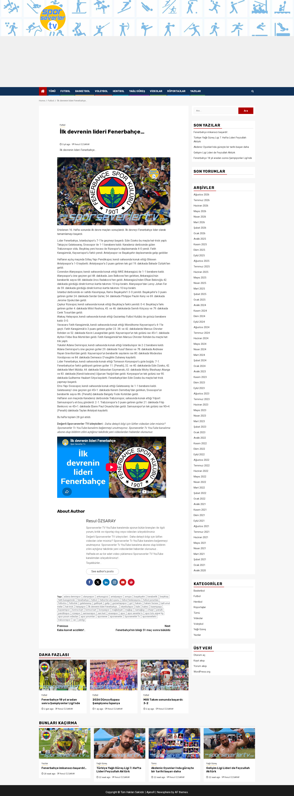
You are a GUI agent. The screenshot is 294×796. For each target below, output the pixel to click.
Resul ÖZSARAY (82, 144)
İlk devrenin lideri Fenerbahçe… (103, 606)
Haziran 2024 (201, 338)
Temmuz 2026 (202, 200)
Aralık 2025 (200, 238)
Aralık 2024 (200, 305)
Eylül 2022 (199, 454)
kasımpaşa (156, 606)
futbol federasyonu (131, 600)
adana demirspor (72, 596)
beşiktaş (164, 596)
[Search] (252, 91)
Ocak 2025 (199, 299)
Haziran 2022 (201, 470)
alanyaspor (88, 596)
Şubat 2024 (200, 360)
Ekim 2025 (199, 249)
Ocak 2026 (199, 233)
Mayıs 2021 (200, 542)
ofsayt (150, 610)
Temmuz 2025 (202, 266)
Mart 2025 (199, 288)
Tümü (51, 91)
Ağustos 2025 (201, 260)
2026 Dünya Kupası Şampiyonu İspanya (106, 701)
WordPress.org (202, 671)
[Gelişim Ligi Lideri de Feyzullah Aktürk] (229, 743)
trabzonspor (64, 620)
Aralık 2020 (200, 570)
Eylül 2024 (199, 321)
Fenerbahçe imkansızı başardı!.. (211, 132)
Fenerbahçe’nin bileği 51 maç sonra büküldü (143, 628)
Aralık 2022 (200, 437)
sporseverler (116, 616)
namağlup (140, 610)
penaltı (159, 610)
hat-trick (69, 606)
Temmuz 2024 (202, 332)
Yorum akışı (200, 666)
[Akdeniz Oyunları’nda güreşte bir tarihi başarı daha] (174, 743)
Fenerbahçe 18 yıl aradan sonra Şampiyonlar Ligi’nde (61, 701)
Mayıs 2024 (200, 343)
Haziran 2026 (201, 205)
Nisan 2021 (200, 548)
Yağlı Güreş (137, 91)
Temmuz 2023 (202, 399)
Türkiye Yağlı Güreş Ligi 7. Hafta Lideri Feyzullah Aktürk (118, 769)
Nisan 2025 (200, 283)
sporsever (102, 616)
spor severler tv (135, 613)
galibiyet (98, 603)
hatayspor (81, 606)
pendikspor (64, 613)
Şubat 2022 (200, 493)
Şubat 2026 (200, 227)
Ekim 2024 (199, 316)
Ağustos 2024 (201, 327)
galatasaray (85, 603)
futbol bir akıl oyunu (109, 600)
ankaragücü (102, 596)
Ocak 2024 (199, 366)
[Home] (43, 91)
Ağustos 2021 (201, 526)
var (74, 620)
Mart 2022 (199, 487)
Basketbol (82, 91)
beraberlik (152, 596)
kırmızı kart (91, 610)
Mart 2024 (199, 354)
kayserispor (64, 610)
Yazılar (195, 91)
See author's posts (102, 571)
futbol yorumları (151, 600)
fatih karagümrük (66, 600)
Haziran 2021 (201, 537)
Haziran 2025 (201, 271)
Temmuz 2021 (202, 531)
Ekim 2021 (199, 515)
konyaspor (104, 610)
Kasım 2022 (200, 443)
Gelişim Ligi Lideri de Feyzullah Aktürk (214, 152)
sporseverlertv (149, 616)
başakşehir (139, 596)
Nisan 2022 (200, 482)
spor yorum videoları (68, 616)
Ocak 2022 (199, 498)
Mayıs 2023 (200, 410)
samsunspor (89, 613)
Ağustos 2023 (201, 393)
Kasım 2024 (200, 310)
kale (138, 606)
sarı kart (102, 613)
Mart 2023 (199, 421)
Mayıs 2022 (200, 476)
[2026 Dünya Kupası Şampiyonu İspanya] (114, 675)
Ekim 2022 (199, 448)
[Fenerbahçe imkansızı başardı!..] (65, 743)
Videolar (156, 91)
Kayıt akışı (199, 660)
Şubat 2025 (200, 294)
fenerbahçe (83, 600)
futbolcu (62, 603)
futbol (94, 600)
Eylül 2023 (199, 388)
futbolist (73, 603)
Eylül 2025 (199, 255)
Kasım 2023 (200, 377)
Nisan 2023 (200, 415)
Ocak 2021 (199, 565)
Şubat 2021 (200, 559)
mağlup (129, 610)
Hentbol (118, 91)
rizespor (76, 613)
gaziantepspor (119, 603)
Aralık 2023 (200, 371)
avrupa (128, 596)
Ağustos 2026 (201, 194)
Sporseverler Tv (132, 616)
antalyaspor (116, 596)
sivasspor (113, 613)
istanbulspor (127, 606)
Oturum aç (199, 655)
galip (107, 603)
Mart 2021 (199, 553)
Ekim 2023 (199, 382)
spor (122, 613)
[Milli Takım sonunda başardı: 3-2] (165, 675)
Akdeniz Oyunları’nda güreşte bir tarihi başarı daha (221, 146)
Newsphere (164, 792)
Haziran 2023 (201, 404)
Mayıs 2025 (200, 277)
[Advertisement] (147, 61)
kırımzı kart (77, 610)
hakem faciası (151, 603)
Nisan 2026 (200, 216)
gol (131, 603)
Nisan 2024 (200, 349)
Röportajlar (176, 91)
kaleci (145, 606)
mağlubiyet (117, 610)
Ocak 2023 (199, 432)
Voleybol (101, 91)
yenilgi (81, 620)
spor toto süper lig (154, 613)
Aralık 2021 (200, 504)
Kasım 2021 (200, 509)
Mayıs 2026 (200, 211)
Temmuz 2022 (202, 465)
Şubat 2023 (200, 426)
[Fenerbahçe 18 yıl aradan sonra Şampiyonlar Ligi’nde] (63, 675)
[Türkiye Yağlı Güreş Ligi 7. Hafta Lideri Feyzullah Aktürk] (119, 743)
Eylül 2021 (199, 520)
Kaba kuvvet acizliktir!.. (71, 628)
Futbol (65, 91)
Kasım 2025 (200, 244)
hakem (138, 603)
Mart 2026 (199, 222)
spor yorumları (88, 616)
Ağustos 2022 (201, 459)
